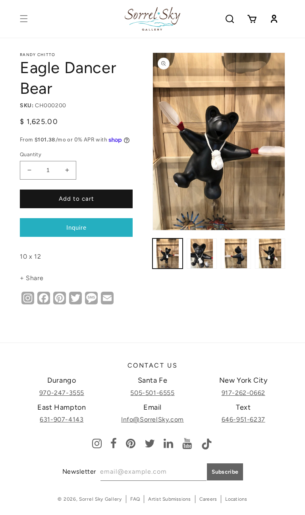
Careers (208, 499)
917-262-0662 (243, 393)
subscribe (225, 472)
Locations (236, 499)
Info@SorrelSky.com (152, 419)
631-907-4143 (61, 419)
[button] (24, 18)
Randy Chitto (38, 54)
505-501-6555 (152, 393)
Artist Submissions (169, 499)
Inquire (76, 227)
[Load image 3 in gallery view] (236, 253)
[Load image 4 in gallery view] (270, 253)
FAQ (135, 499)
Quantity (30, 154)
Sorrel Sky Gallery (100, 499)
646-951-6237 (243, 419)
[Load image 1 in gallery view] (167, 253)
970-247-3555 (61, 393)
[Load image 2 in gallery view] (202, 253)
